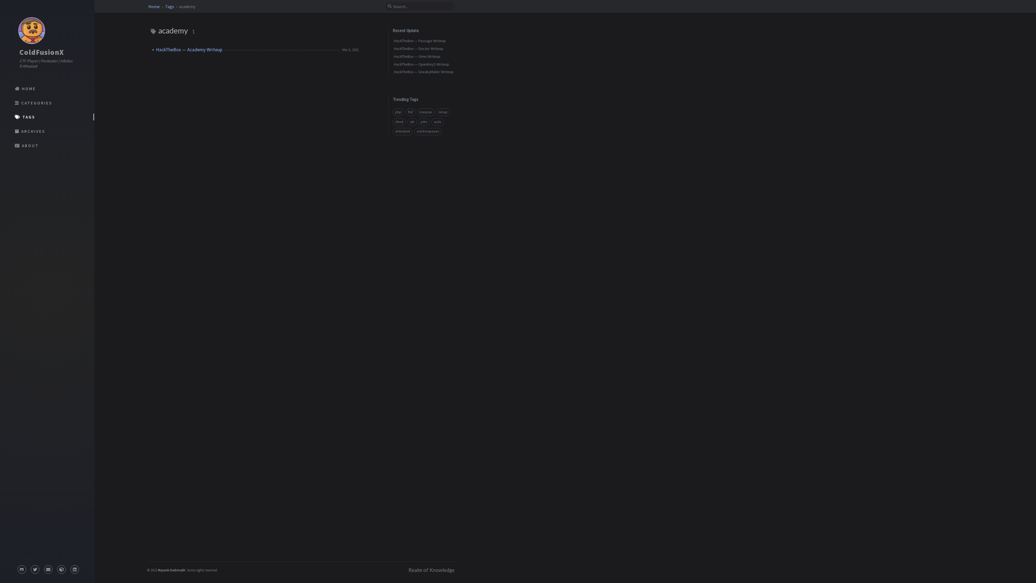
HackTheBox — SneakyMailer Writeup (424, 71)
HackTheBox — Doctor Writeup (418, 48)
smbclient (402, 131)
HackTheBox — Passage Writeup (420, 40)
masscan (425, 112)
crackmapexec (428, 131)
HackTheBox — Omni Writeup (417, 56)
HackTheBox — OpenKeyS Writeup (421, 64)
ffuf (410, 112)
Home (154, 6)
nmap (443, 112)
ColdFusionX (41, 52)
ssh (412, 122)
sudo (437, 122)
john (424, 122)
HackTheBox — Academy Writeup (189, 50)
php (398, 112)
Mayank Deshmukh (171, 570)
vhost (399, 122)
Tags (170, 6)
